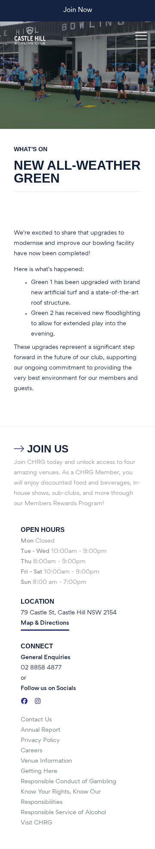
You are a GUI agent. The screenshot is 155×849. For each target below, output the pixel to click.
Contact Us (36, 720)
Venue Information (46, 761)
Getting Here (39, 771)
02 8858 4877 (41, 668)
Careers (31, 751)
